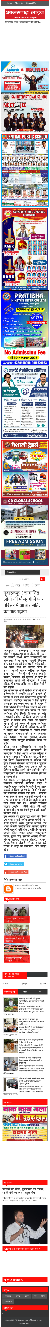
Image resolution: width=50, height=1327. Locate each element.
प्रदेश (18, 1296)
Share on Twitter (15, 864)
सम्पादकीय (8, 1301)
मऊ (35, 1296)
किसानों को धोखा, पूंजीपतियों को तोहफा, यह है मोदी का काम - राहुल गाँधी (23, 1191)
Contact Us (31, 3)
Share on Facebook (17, 856)
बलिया (27, 1296)
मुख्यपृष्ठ (24, 984)
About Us (19, 3)
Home (9, 3)
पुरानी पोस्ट (44, 984)
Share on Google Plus (18, 872)
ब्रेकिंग (5, 621)
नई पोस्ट (5, 984)
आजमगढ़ (37, 619)
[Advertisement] (27, 42)
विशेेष (43, 1296)
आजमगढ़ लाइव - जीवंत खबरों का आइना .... (32, 1320)
